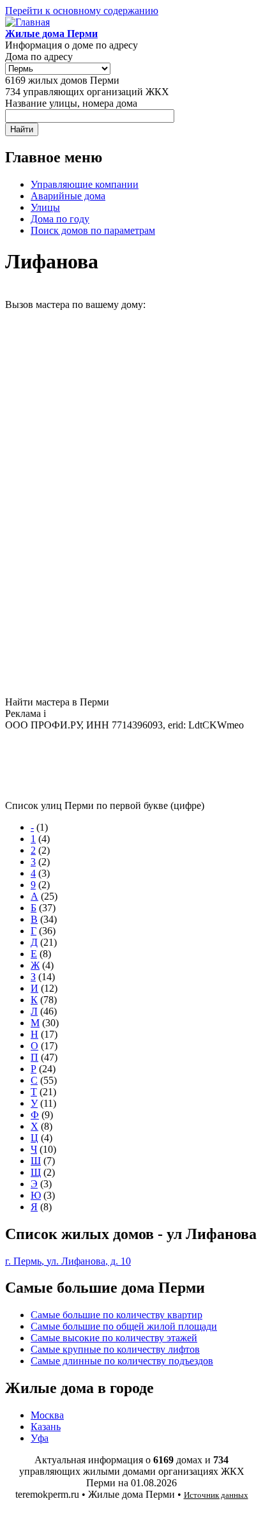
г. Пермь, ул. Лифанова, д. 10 (68, 1261)
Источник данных (216, 1495)
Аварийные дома (68, 195)
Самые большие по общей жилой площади (124, 1326)
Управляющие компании (85, 184)
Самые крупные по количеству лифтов (115, 1349)
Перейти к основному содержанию (81, 10)
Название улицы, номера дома (71, 103)
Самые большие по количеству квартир (116, 1314)
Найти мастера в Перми (57, 702)
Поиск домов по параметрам (93, 230)
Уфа (40, 1438)
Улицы (45, 207)
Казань (46, 1426)
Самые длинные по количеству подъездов (122, 1360)
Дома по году (60, 218)
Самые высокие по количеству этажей (114, 1337)
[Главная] (27, 22)
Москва (47, 1415)
